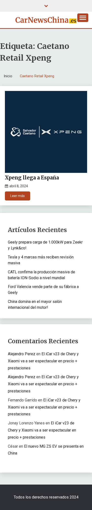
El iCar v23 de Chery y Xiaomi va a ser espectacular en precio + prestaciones (43, 361)
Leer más (17, 196)
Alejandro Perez (21, 354)
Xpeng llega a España (32, 178)
